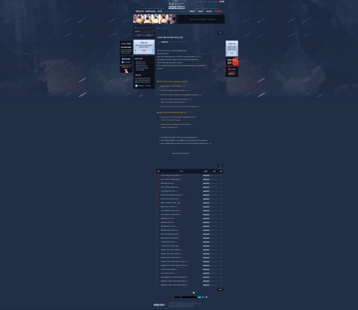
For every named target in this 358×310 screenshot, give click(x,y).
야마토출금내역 (203, 19)
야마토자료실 (211, 19)
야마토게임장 (29, 309)
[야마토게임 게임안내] (201, 12)
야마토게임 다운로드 (20, 309)
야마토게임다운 (139, 309)
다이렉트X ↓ (200, 1)
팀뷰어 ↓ (205, 1)
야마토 (1, 309)
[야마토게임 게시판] (160, 12)
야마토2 (6, 309)
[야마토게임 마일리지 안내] (232, 65)
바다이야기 (108, 309)
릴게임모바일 (84, 309)
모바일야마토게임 (100, 309)
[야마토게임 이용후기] (192, 12)
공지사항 (164, 28)
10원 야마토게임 (55, 309)
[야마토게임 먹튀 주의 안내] (232, 76)
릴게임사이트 (91, 309)
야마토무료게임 (46, 309)
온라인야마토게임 (64, 309)
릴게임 (78, 309)
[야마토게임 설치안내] (209, 12)
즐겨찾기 (210, 1)
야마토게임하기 (37, 309)
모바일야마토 (72, 309)
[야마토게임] (176, 11)
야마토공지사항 (193, 19)
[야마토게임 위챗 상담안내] (126, 72)
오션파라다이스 (116, 309)
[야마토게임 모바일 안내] (218, 12)
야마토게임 (11, 309)
